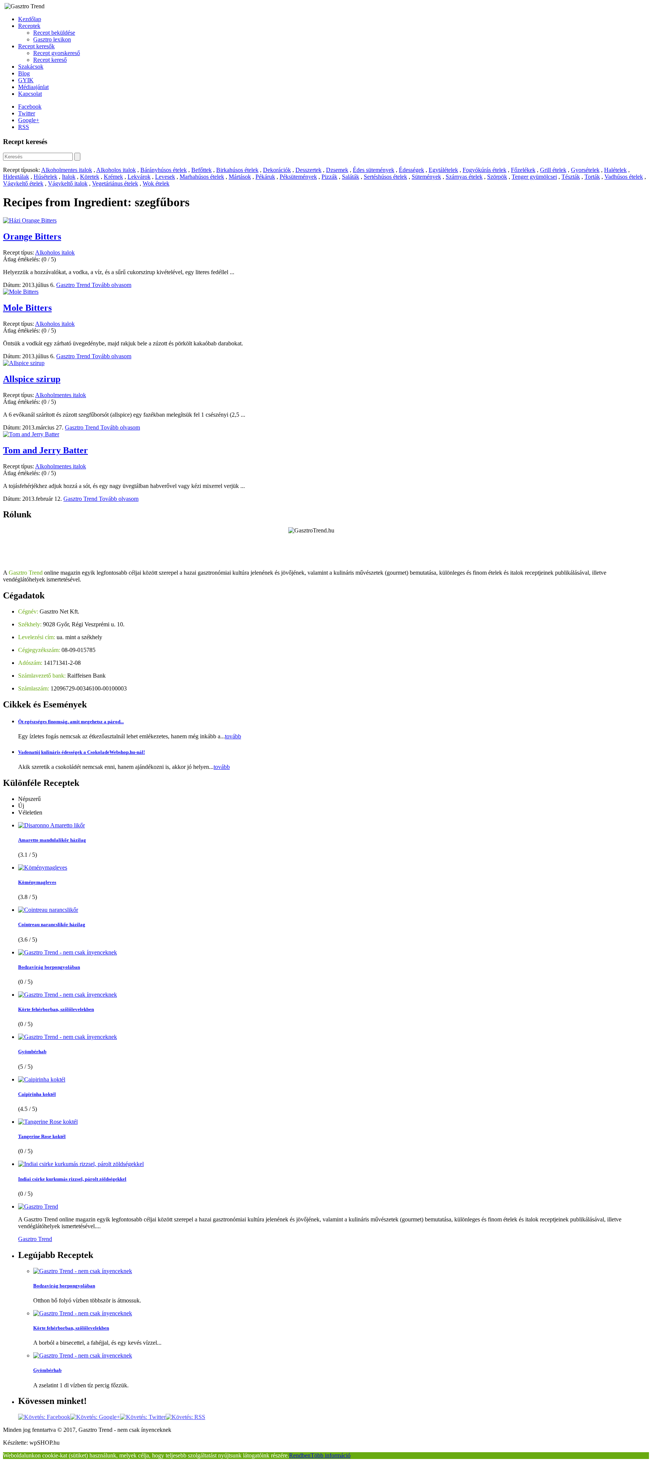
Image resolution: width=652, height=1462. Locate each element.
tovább (233, 736)
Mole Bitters (27, 308)
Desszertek (308, 170)
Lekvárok (139, 176)
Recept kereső (50, 60)
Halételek (615, 170)
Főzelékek (523, 170)
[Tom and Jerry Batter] (31, 434)
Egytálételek (443, 170)
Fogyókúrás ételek (484, 170)
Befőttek (201, 170)
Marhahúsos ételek (202, 176)
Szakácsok (30, 66)
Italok (68, 176)
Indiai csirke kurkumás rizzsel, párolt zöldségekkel (72, 1179)
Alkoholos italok (116, 170)
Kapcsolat (30, 94)
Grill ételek (553, 170)
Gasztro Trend (74, 285)
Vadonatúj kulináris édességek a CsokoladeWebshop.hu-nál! (81, 752)
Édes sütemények (373, 170)
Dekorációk (277, 170)
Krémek (113, 176)
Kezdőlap (29, 19)
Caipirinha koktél (37, 1094)
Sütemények (426, 176)
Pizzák (329, 176)
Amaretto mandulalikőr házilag (52, 840)
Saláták (350, 176)
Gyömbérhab (32, 1051)
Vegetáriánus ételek (115, 183)
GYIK (26, 80)
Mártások (240, 176)
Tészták (570, 176)
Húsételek (45, 176)
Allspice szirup (31, 379)
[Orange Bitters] (30, 220)
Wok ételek (156, 183)
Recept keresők (36, 46)
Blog (24, 73)
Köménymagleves (37, 882)
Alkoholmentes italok (66, 170)
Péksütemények (298, 176)
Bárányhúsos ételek (163, 170)
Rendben (300, 1455)
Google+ (28, 120)
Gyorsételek (585, 170)
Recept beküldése (54, 32)
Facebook (30, 106)
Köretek (89, 176)
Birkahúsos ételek (237, 170)
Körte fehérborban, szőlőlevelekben (56, 1009)
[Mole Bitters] (20, 291)
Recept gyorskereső (56, 53)
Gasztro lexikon (52, 39)
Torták (592, 176)
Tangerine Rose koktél (42, 1136)
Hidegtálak (16, 176)
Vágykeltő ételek (23, 183)
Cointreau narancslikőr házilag (51, 924)
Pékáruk (265, 176)
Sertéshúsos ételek (385, 176)
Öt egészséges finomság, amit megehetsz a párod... (71, 721)
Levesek (165, 176)
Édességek (411, 170)
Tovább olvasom (111, 285)
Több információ (331, 1455)
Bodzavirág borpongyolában (49, 967)
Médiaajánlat (33, 87)
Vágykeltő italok (68, 183)
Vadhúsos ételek (623, 176)
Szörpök (497, 176)
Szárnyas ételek (464, 176)
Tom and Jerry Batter (45, 450)
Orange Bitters (32, 236)
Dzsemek (337, 170)
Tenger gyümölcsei (534, 176)
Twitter (26, 113)
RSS (23, 127)
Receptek (29, 26)
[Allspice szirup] (24, 363)
